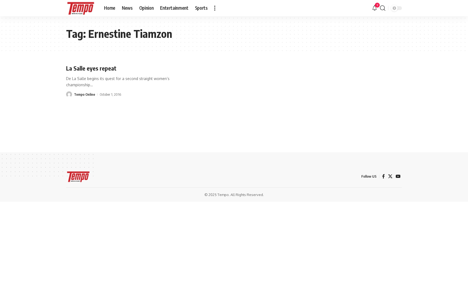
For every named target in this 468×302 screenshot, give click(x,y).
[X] (390, 176)
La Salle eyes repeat (91, 68)
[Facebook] (383, 176)
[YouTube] (398, 176)
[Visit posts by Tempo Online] (69, 94)
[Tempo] (80, 8)
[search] (382, 8)
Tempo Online (84, 94)
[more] (215, 8)
